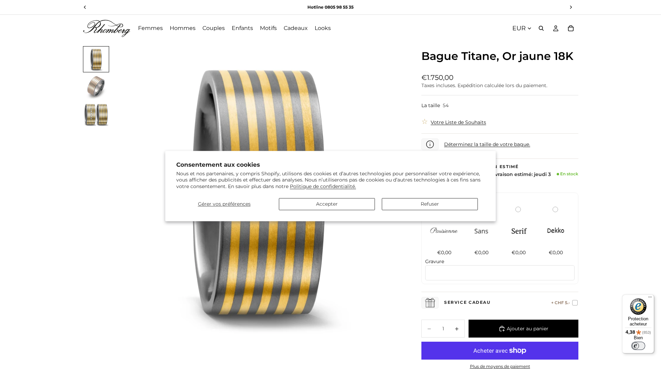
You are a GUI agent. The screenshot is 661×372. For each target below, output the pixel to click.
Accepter (327, 204)
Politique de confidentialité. (323, 186)
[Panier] (570, 28)
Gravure (434, 261)
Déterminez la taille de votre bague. (487, 144)
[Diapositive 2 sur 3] (96, 86)
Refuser (430, 204)
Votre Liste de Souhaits (458, 122)
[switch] (638, 346)
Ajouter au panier (527, 329)
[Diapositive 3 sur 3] (96, 114)
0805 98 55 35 (339, 7)
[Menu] (650, 298)
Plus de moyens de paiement (500, 366)
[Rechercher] (541, 28)
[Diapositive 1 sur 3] (96, 59)
